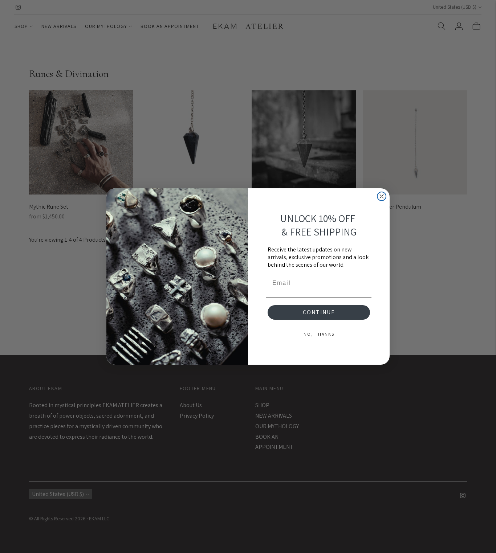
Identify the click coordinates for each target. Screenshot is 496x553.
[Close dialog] (381, 196)
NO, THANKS (319, 334)
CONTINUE (319, 312)
